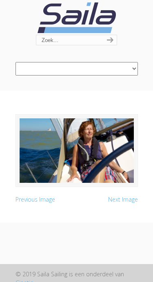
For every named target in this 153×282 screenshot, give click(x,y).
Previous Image (35, 199)
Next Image (123, 199)
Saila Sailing (77, 17)
